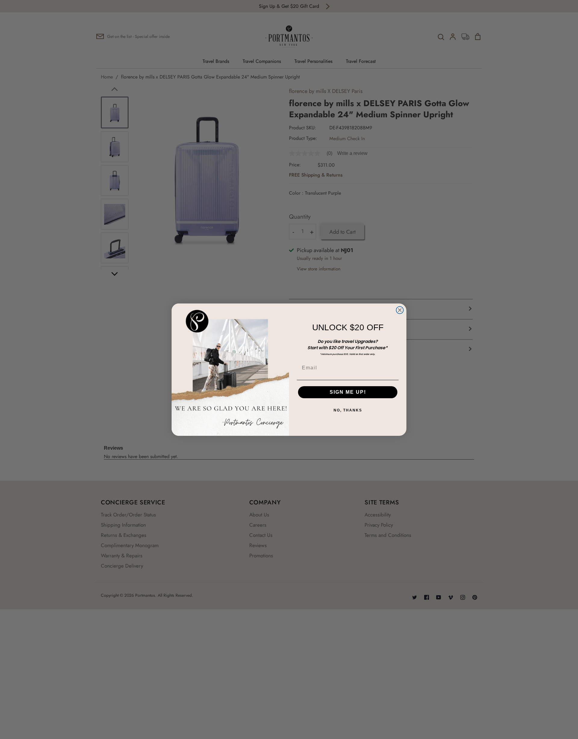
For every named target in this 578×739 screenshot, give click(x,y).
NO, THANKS (348, 410)
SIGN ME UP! (348, 392)
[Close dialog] (399, 310)
